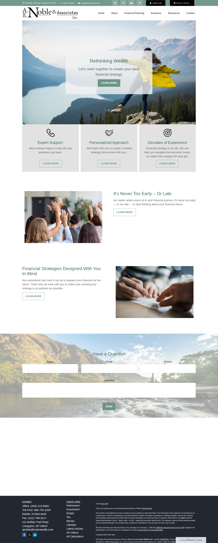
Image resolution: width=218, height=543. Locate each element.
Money (70, 521)
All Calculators (74, 536)
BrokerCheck (147, 508)
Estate (70, 513)
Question (109, 380)
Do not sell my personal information (150, 530)
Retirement (72, 505)
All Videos (72, 532)
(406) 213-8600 (40, 506)
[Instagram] (115, 3)
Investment (72, 509)
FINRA (162, 539)
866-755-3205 (42, 510)
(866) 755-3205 (68, 3)
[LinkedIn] (131, 3)
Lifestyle (71, 524)
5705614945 (39, 514)
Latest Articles (74, 528)
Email (109, 361)
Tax (68, 517)
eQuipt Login (157, 3)
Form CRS (104, 504)
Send (109, 406)
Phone (168, 361)
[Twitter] (123, 3)
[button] (101, 13)
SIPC (167, 539)
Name (50, 361)
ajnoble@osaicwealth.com (90, 3)
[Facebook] (139, 3)
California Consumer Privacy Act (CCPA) (170, 527)
